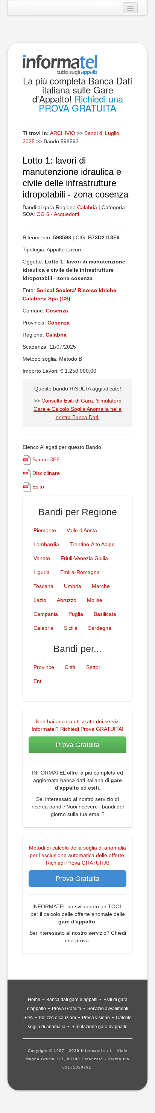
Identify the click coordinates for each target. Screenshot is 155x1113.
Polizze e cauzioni (57, 1017)
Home (34, 999)
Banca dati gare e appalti (71, 999)
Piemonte (44, 530)
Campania (45, 614)
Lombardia (46, 544)
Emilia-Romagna (80, 572)
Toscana (43, 586)
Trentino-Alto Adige (92, 544)
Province (43, 667)
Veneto (41, 558)
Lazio (39, 600)
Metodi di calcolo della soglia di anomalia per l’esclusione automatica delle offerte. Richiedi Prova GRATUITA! (77, 855)
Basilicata (105, 614)
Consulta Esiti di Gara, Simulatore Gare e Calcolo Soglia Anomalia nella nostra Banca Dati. (77, 409)
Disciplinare (46, 473)
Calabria (87, 207)
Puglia (75, 614)
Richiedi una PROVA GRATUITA (81, 103)
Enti (38, 681)
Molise (94, 600)
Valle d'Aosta (82, 530)
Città (70, 667)
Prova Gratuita (77, 745)
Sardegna (99, 628)
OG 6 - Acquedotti (57, 214)
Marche (101, 586)
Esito (38, 487)
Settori (94, 667)
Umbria (72, 586)
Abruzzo (66, 600)
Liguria (41, 572)
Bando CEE (46, 459)
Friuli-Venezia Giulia (84, 558)
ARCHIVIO (62, 133)
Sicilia (71, 628)
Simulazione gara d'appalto (99, 1026)
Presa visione (96, 1017)
